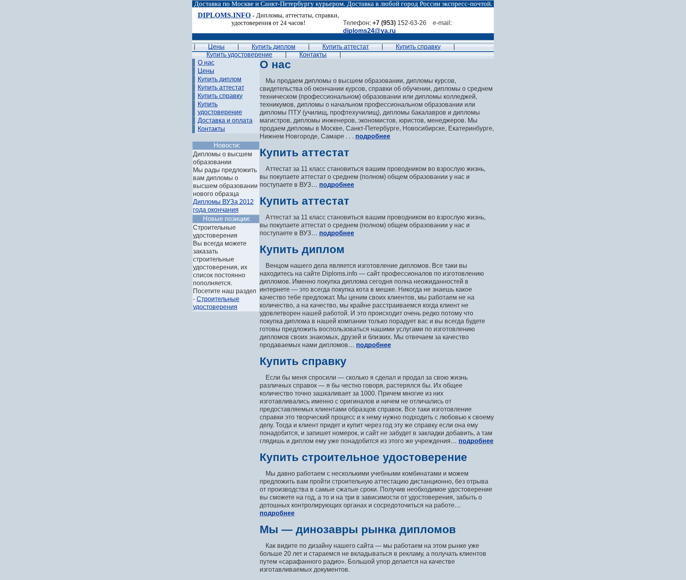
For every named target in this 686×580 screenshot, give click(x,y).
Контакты (313, 54)
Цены (216, 46)
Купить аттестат (345, 46)
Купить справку (418, 46)
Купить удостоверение (239, 54)
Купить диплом (273, 46)
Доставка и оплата (225, 120)
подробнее (372, 136)
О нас (206, 62)
